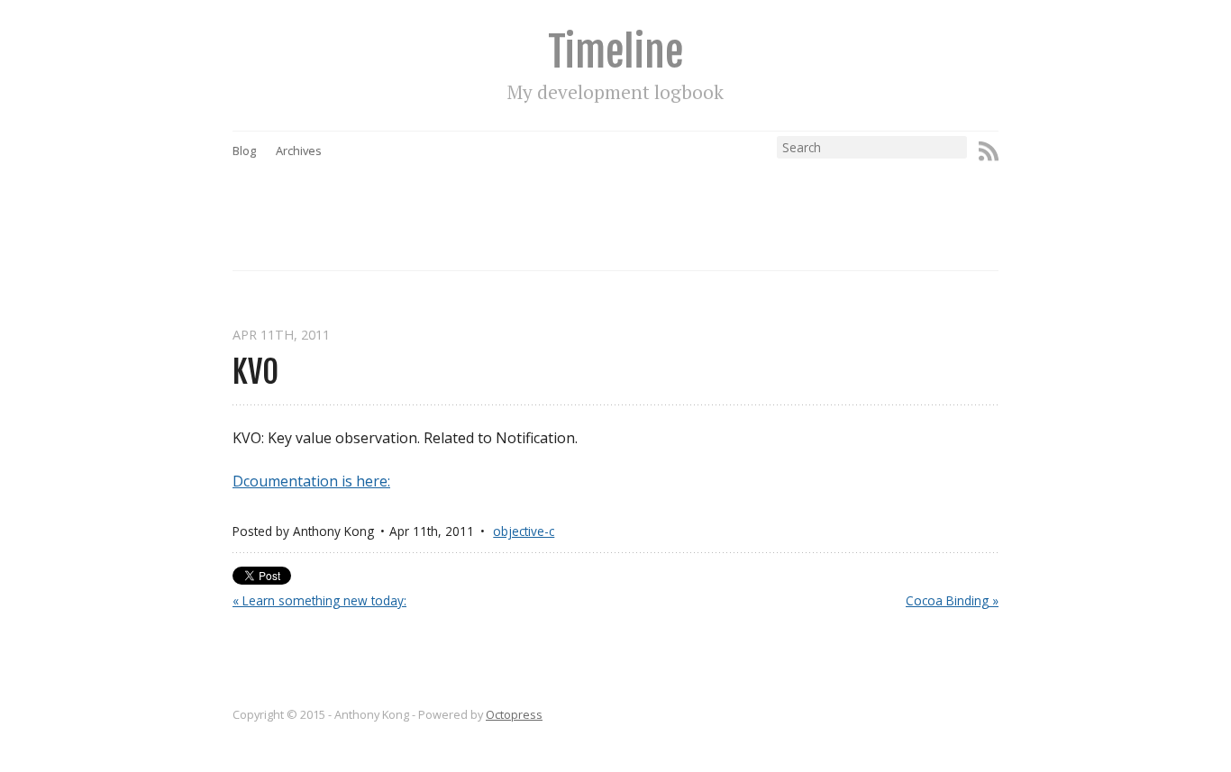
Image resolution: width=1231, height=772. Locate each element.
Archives (299, 150)
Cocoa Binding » (952, 600)
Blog (244, 150)
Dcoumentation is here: (311, 481)
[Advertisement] (650, 199)
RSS (988, 151)
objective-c (523, 531)
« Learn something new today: (319, 600)
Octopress (514, 714)
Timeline (615, 51)
